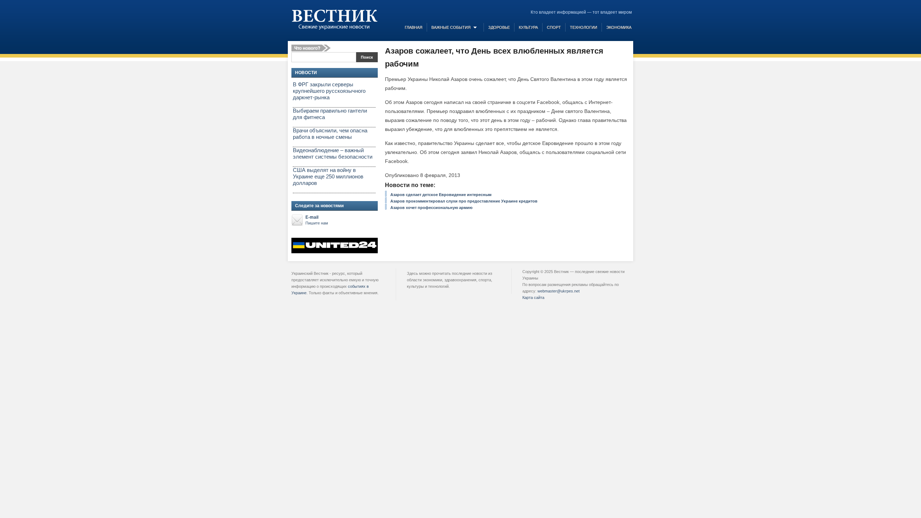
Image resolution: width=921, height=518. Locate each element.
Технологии (583, 27)
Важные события (451, 27)
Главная (413, 27)
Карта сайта (533, 297)
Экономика (618, 27)
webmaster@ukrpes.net (558, 291)
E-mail (316, 220)
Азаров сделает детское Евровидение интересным (440, 194)
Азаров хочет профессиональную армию (431, 207)
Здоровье (499, 27)
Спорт (554, 27)
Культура (528, 27)
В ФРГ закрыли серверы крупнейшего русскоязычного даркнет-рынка (329, 90)
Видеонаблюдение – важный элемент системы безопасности (332, 153)
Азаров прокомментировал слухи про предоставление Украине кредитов (463, 201)
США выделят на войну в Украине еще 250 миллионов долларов (328, 176)
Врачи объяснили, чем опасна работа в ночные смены (330, 133)
